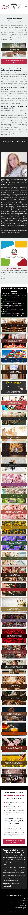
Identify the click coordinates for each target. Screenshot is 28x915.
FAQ (25, 898)
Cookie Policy (22, 905)
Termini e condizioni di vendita (14, 826)
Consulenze (23, 909)
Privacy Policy (22, 903)
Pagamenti (23, 900)
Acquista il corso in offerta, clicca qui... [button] (14, 841)
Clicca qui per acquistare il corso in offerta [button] (14, 61)
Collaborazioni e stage (20, 907)
